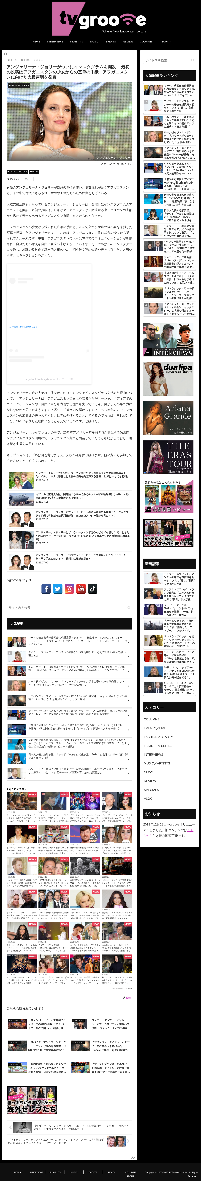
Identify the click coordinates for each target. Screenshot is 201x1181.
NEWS (35, 172)
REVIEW (112, 1172)
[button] (129, 608)
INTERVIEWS (36, 1172)
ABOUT (130, 1176)
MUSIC (74, 1172)
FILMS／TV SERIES (18, 172)
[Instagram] (69, 589)
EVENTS (93, 1172)
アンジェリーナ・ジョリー (21, 179)
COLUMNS (130, 1172)
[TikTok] (93, 589)
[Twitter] (58, 589)
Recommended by (118, 988)
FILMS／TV (55, 1172)
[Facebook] (46, 589)
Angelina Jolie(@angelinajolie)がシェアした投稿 (49, 379)
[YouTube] (81, 589)
